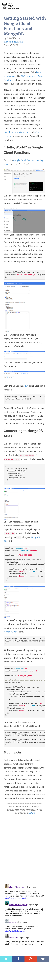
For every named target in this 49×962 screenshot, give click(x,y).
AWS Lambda (27, 76)
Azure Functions (21, 132)
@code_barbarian (13, 41)
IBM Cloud (8, 132)
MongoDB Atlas (11, 631)
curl (26, 385)
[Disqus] (24, 849)
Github (31, 812)
